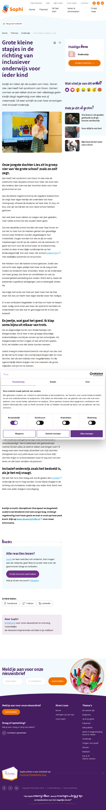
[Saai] (94, 90)
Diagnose (86, 714)
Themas (14, 33)
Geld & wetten (88, 758)
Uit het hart (55, 10)
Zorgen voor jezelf (90, 743)
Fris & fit (86, 756)
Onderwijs (25, 33)
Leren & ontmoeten (73, 10)
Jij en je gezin (88, 719)
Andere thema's (83, 63)
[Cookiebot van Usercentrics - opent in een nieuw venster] (91, 374)
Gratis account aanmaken (22, 574)
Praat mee (94, 10)
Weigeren (19, 434)
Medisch (86, 751)
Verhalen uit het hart (65, 714)
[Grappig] (83, 90)
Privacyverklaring (70, 788)
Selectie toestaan (53, 434)
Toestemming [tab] (18, 382)
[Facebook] (94, 3)
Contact (84, 3)
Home (32, 9)
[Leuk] (67, 90)
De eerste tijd (88, 710)
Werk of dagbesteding (92, 732)
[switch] (40, 423)
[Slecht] (100, 90)
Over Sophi (72, 3)
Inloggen (34, 580)
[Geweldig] (78, 90)
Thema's (43, 9)
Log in (9, 559)
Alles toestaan (86, 434)
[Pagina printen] (55, 42)
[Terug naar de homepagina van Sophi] (12, 9)
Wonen (85, 747)
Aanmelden (57, 681)
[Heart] (72, 90)
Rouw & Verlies (88, 734)
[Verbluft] (89, 90)
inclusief (55, 478)
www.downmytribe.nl (28, 519)
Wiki (48, 3)
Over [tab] (87, 382)
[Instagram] (98, 3)
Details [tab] (53, 382)
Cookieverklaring (53, 788)
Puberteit (86, 723)
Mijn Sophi (58, 3)
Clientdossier (36, 3)
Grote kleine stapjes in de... (45, 33)
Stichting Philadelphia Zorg (33, 774)
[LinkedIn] (102, 3)
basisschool (52, 253)
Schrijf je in (10, 623)
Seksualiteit (87, 727)
